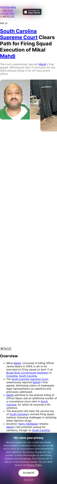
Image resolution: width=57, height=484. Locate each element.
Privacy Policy (34, 465)
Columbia (12, 375)
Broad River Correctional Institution (27, 372)
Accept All (28, 472)
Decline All (28, 479)
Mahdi (42, 64)
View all (6, 349)
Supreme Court (39, 379)
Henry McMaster (28, 423)
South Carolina (28, 375)
